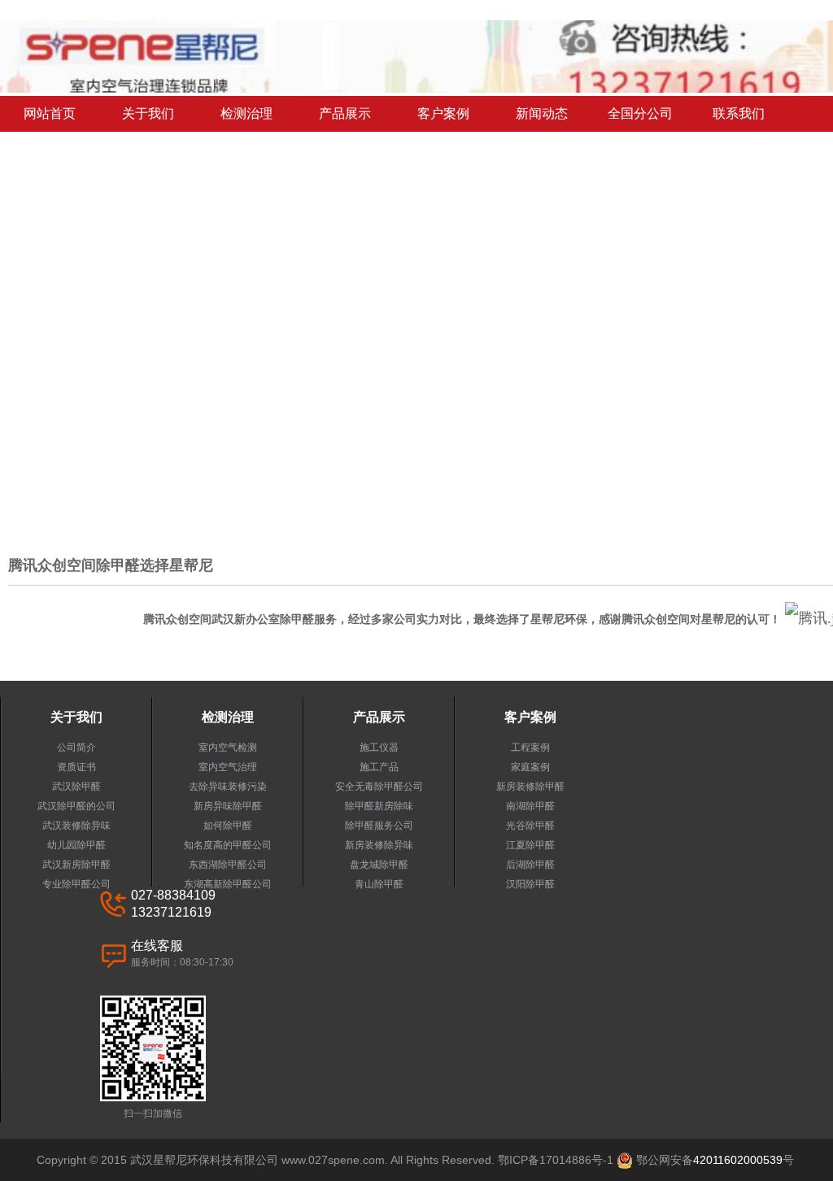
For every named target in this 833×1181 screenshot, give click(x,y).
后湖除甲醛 (530, 864)
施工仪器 (379, 747)
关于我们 (148, 113)
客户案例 (443, 113)
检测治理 (246, 113)
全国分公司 (640, 113)
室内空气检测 (227, 747)
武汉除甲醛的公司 (76, 806)
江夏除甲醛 (530, 845)
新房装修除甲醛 (530, 786)
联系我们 (739, 113)
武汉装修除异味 (76, 825)
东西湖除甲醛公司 (228, 864)
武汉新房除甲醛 (76, 864)
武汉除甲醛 (76, 786)
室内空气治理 (227, 767)
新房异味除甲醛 (228, 806)
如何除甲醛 (227, 825)
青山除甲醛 (379, 884)
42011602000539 (738, 1159)
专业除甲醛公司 (76, 884)
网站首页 (50, 113)
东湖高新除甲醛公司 (228, 884)
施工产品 (379, 767)
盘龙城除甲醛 (379, 864)
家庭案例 (530, 767)
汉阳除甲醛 (530, 884)
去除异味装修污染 (228, 786)
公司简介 (76, 747)
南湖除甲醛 (530, 806)
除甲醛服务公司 (379, 825)
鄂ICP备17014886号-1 (555, 1159)
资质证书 (76, 767)
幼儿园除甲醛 (76, 845)
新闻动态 (542, 113)
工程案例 (530, 747)
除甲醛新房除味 (379, 806)
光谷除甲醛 (530, 825)
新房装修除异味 (379, 845)
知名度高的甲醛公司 (228, 845)
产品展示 (345, 113)
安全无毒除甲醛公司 (379, 786)
